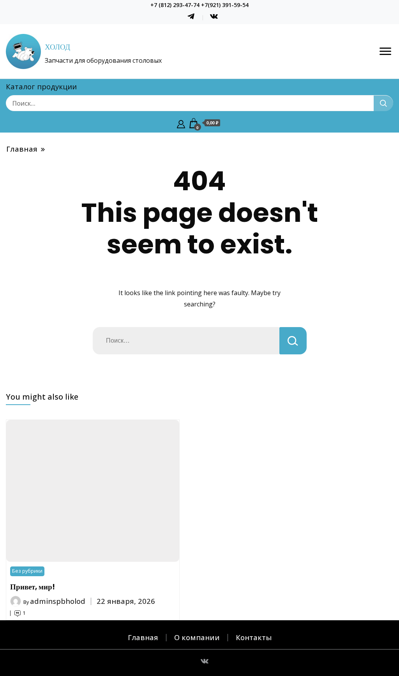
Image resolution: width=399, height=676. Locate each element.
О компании (197, 637)
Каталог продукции (41, 86)
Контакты (254, 637)
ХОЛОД (57, 47)
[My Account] (181, 123)
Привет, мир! (32, 587)
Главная (143, 637)
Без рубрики (27, 571)
